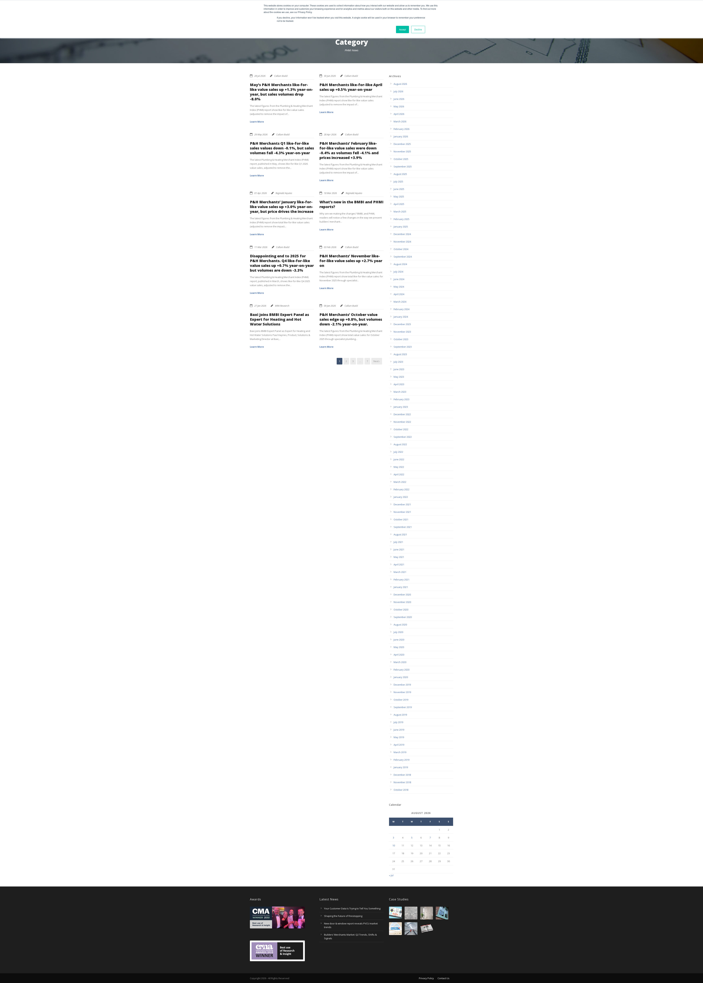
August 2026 (400, 84)
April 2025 (399, 204)
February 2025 (401, 219)
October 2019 (401, 699)
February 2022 (401, 489)
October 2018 (401, 789)
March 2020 (400, 662)
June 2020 (399, 639)
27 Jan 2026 (260, 305)
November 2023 (402, 331)
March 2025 (400, 211)
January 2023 (401, 406)
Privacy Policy (426, 978)
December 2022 (402, 414)
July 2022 (398, 451)
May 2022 (399, 467)
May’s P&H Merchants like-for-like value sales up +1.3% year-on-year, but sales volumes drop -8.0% (281, 91)
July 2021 (398, 542)
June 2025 (399, 189)
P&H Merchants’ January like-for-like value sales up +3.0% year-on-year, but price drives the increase (281, 206)
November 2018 (402, 782)
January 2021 (401, 587)
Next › (376, 361)
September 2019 (403, 707)
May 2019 (399, 737)
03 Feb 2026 (330, 247)
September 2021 (403, 527)
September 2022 (403, 436)
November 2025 (402, 151)
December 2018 (402, 774)
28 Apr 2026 (330, 134)
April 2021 (399, 564)
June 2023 (399, 369)
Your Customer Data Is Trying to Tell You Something (352, 908)
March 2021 (400, 572)
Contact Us (443, 978)
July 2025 (398, 181)
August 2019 (400, 714)
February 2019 (401, 759)
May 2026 (399, 106)
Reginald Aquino (284, 193)
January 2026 (401, 136)
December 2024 (402, 234)
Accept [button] (402, 29)
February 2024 (401, 309)
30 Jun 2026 (330, 75)
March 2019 (400, 752)
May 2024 (399, 286)
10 (393, 845)
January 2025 (401, 226)
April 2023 (399, 384)
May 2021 (399, 557)
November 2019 (402, 692)
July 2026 (398, 91)
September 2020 (403, 617)
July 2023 (398, 361)
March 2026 (400, 121)
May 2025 (399, 196)
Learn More (257, 121)
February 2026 (401, 129)
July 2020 (398, 632)
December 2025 (402, 144)
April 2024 (399, 294)
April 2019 (399, 744)
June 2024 (399, 279)
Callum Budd (281, 75)
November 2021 (402, 512)
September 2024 (403, 256)
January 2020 (401, 677)
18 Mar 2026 (330, 193)
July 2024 (398, 271)
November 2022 (402, 421)
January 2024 (401, 316)
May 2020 (399, 647)
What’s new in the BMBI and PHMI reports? (351, 204)
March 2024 (400, 301)
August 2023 (400, 354)
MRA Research (282, 305)
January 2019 (401, 767)
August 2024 (400, 264)
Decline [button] (418, 29)
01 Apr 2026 (260, 193)
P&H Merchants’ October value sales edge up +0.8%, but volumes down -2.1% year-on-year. (350, 319)
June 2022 (399, 459)
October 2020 (401, 609)
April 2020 (399, 654)
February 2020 (401, 669)
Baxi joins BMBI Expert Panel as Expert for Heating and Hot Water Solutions (279, 319)
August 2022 (400, 444)
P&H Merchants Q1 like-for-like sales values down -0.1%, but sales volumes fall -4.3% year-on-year (282, 148)
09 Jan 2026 (330, 305)
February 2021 (401, 579)
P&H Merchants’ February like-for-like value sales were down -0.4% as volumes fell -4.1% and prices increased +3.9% (349, 150)
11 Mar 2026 (260, 247)
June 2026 (399, 99)
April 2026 (399, 114)
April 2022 (399, 474)
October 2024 (401, 249)
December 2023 (402, 324)
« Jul (391, 875)
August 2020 (400, 624)
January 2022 (401, 497)
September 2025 (403, 166)
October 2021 (401, 519)
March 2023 (400, 391)
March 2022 (400, 482)
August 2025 (400, 174)
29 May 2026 (260, 134)
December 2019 (402, 684)
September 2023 (403, 346)
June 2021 (399, 549)
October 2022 (401, 429)
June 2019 (399, 729)
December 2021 (402, 504)
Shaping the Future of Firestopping (343, 916)
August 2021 (400, 534)
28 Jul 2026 (259, 75)
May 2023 (399, 376)
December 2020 (402, 594)
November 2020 (402, 602)
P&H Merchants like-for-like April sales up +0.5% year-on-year (350, 87)
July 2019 (398, 722)
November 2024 (402, 241)
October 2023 (401, 339)
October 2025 (401, 159)
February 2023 (401, 399)
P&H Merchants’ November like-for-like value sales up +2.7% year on (350, 260)
